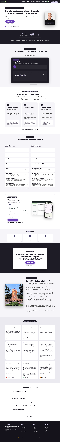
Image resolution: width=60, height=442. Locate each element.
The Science (38, 1)
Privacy (51, 440)
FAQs (34, 427)
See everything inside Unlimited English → (15, 222)
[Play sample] (14, 66)
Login (43, 1)
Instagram (46, 430)
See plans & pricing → (13, 219)
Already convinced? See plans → (10, 24)
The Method (32, 1)
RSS (45, 431)
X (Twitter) (46, 427)
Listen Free (23, 430)
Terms (54, 440)
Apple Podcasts (23, 427)
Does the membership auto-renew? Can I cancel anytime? (23, 402)
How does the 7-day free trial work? (19, 398)
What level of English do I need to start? (19, 391)
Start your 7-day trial (54, 1)
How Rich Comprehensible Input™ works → (30, 129)
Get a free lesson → (33, 84)
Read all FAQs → (30, 416)
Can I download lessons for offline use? (19, 412)
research (43, 304)
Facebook (46, 428)
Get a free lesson (10, 21)
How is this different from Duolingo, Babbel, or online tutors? (23, 405)
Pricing (28, 1)
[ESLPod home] (3, 1)
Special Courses (23, 431)
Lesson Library (35, 431)
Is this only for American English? (18, 409)
